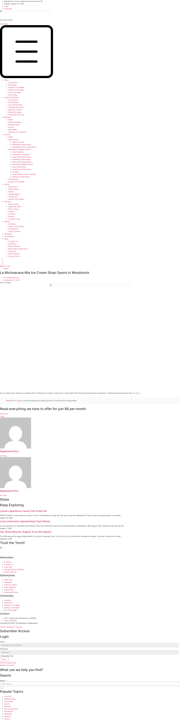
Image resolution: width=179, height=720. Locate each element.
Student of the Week (16, 87)
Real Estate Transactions (18, 249)
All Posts (3, 456)
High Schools (13, 139)
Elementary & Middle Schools (19, 149)
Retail (10, 120)
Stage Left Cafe (14, 207)
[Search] (2, 688)
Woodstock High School (21, 144)
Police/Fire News (14, 112)
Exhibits (11, 216)
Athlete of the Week (16, 90)
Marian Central (18, 142)
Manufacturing (14, 125)
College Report (14, 194)
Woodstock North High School (24, 147)
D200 (10, 137)
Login (18, 401)
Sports (6, 184)
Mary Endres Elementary (22, 162)
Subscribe (10, 401)
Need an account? (7, 665)
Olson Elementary (19, 167)
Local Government (11, 97)
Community (12, 82)
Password (4, 649)
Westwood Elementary (21, 177)
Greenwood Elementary (21, 159)
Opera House (13, 204)
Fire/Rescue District (16, 107)
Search (2, 680)
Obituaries (12, 85)
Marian (11, 192)
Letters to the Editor (16, 226)
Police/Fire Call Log (16, 115)
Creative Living (14, 219)
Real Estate (12, 130)
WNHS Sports (13, 189)
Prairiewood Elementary (21, 169)
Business (7, 117)
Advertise (12, 251)
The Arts (7, 202)
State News (12, 95)
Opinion (7, 221)
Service (11, 127)
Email (2, 642)
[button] (89, 52)
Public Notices (14, 254)
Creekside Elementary (21, 154)
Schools (7, 135)
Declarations (13, 229)
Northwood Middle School (22, 164)
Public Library (13, 209)
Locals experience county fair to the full (23, 511)
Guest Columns (14, 231)
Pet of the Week (14, 92)
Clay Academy (18, 152)
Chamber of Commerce (17, 132)
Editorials (12, 224)
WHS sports (13, 187)
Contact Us (12, 241)
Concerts (12, 214)
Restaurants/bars (15, 122)
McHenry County (15, 110)
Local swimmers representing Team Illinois (25, 521)
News (6, 80)
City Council (13, 100)
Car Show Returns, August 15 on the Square (25, 531)
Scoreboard (13, 197)
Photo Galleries (14, 246)
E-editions (12, 244)
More (6, 239)
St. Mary (15, 172)
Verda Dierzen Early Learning (23, 174)
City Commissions (15, 105)
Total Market (9, 236)
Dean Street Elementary (21, 157)
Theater (11, 211)
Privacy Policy (13, 256)
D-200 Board (13, 102)
